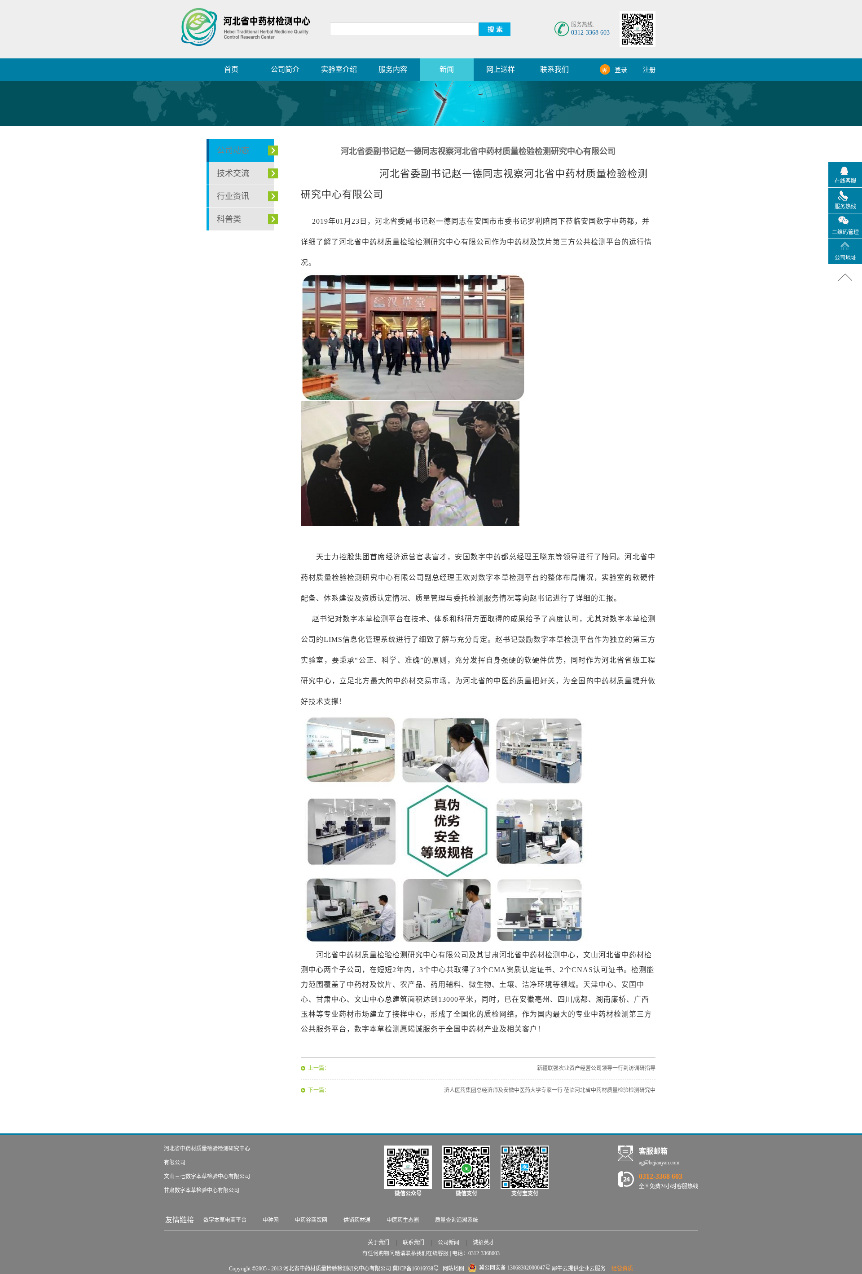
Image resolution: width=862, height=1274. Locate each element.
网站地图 (452, 1268)
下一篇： (319, 1090)
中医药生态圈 (403, 1220)
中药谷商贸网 (311, 1220)
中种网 (271, 1220)
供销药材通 (356, 1220)
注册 (649, 69)
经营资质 (622, 1268)
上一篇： (319, 1068)
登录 (621, 69)
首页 (231, 69)
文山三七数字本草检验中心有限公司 (207, 1176)
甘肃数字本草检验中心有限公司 (201, 1190)
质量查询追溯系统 (456, 1220)
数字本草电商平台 (224, 1220)
